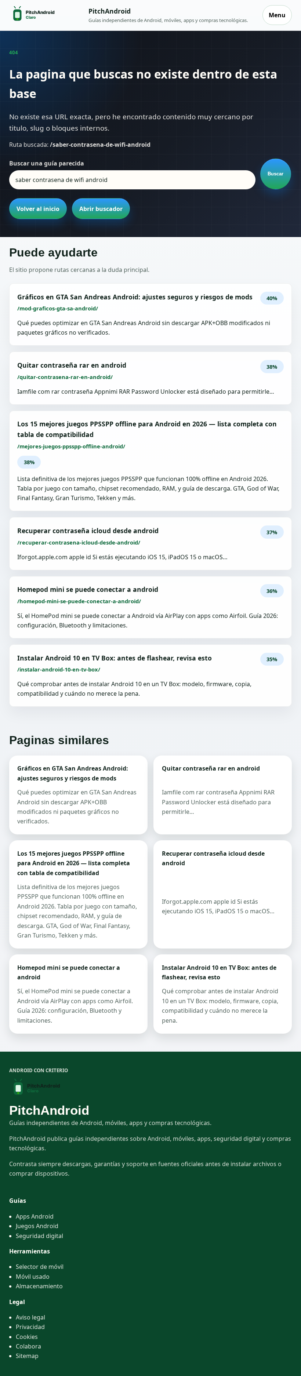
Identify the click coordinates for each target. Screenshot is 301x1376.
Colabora (28, 1346)
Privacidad (30, 1327)
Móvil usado (33, 1277)
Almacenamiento (39, 1286)
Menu (277, 15)
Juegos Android (37, 1226)
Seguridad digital (39, 1236)
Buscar (275, 173)
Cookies (27, 1337)
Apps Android (35, 1216)
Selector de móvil (40, 1267)
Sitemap (27, 1356)
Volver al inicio (38, 209)
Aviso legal (30, 1317)
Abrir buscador (101, 209)
